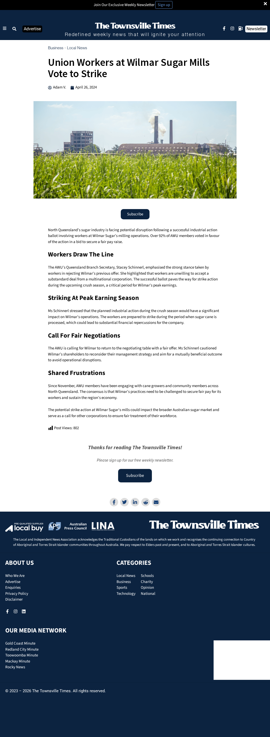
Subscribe (135, 475)
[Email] (156, 502)
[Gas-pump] (240, 28)
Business (55, 48)
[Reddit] (145, 502)
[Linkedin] (135, 502)
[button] (14, 29)
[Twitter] (124, 502)
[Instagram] (232, 28)
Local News (77, 48)
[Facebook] (114, 502)
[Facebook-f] (224, 28)
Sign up (164, 5)
